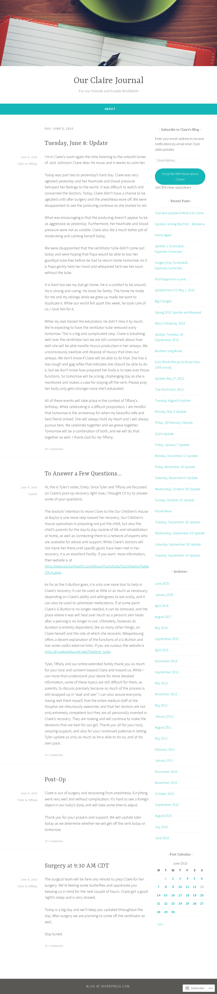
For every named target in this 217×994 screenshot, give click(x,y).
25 (187, 903)
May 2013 (161, 683)
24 (180, 903)
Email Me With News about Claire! (180, 176)
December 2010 (166, 771)
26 (194, 903)
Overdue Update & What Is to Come (179, 213)
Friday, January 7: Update (172, 445)
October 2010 (164, 793)
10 (180, 886)
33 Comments (54, 946)
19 (194, 895)
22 (165, 903)
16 (173, 895)
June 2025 (162, 583)
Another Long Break (168, 351)
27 (201, 903)
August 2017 (163, 617)
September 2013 (167, 672)
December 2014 (166, 661)
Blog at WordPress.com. (108, 986)
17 (180, 895)
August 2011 (163, 727)
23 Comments (54, 841)
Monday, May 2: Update (170, 411)
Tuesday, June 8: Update (76, 143)
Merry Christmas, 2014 (170, 323)
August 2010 (163, 816)
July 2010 (161, 827)
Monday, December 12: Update (176, 456)
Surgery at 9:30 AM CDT (77, 866)
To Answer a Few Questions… (83, 474)
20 (201, 895)
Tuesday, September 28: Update (177, 522)
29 (165, 912)
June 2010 (162, 838)
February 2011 (165, 749)
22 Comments (54, 755)
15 (165, 895)
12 (194, 886)
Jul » (160, 924)
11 (187, 886)
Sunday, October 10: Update (174, 500)
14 (158, 895)
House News (163, 511)
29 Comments (54, 449)
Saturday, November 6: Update (176, 478)
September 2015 (167, 639)
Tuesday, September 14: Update (177, 555)
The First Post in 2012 (169, 389)
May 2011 (161, 738)
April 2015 (161, 650)
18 (187, 895)
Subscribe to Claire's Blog (180, 130)
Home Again (163, 235)
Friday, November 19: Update (175, 467)
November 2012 (166, 694)
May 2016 (161, 628)
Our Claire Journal (108, 81)
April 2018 (161, 606)
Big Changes (163, 301)
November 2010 (166, 782)
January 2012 (164, 716)
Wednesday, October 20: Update (177, 489)
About (110, 109)
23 (173, 903)
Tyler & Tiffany (27, 164)
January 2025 (164, 595)
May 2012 (161, 705)
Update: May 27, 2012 (169, 378)
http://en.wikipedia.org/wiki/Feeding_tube (77, 651)
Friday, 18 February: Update (174, 422)
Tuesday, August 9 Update (173, 400)
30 (173, 912)
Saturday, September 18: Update (178, 544)
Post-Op (55, 779)
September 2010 (167, 804)
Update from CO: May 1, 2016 (175, 290)
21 (158, 903)
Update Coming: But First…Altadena (179, 224)
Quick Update (164, 434)
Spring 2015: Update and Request (178, 312)
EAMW (32, 494)
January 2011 (164, 760)
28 (158, 912)
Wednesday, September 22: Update (180, 533)
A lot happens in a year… (172, 279)
